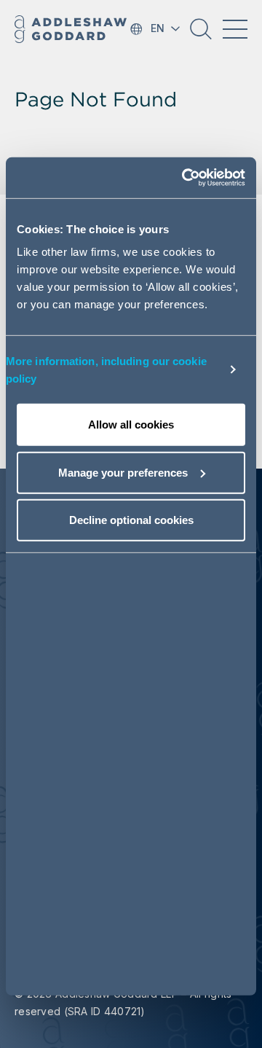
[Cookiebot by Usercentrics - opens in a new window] (184, 177)
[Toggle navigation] (235, 29)
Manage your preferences (123, 472)
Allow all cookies (131, 424)
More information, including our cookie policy (106, 369)
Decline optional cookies (131, 520)
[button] (201, 34)
